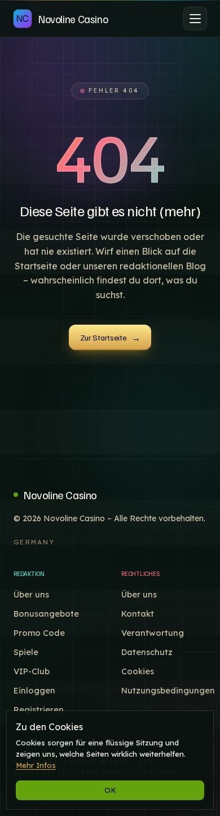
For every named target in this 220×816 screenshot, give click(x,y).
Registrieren (39, 709)
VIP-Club (32, 671)
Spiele (26, 652)
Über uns (31, 594)
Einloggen (34, 690)
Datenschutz (147, 652)
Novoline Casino (60, 494)
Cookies (137, 671)
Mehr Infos (36, 765)
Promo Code (39, 632)
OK (110, 790)
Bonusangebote (46, 613)
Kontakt (137, 613)
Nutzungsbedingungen (168, 690)
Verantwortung (152, 632)
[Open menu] (195, 18)
